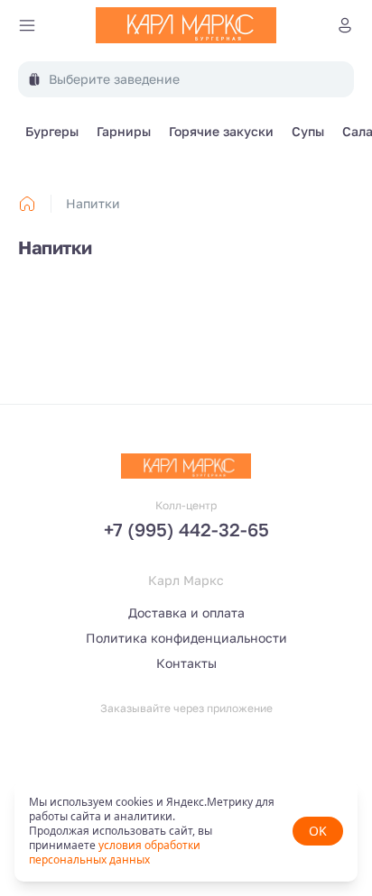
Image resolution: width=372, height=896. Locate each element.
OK (318, 830)
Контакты (186, 663)
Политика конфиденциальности (186, 637)
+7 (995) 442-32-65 (186, 529)
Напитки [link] (93, 203)
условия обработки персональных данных (114, 852)
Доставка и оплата (186, 612)
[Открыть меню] (27, 25)
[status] (186, 831)
